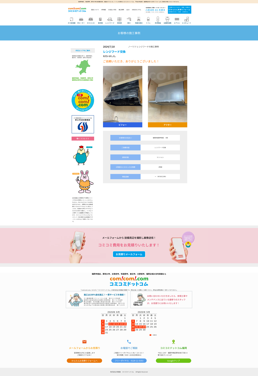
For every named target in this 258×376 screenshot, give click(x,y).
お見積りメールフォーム (129, 254)
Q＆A (128, 10)
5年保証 (103, 10)
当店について (95, 10)
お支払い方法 (112, 10)
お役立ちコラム (136, 10)
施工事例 (121, 10)
